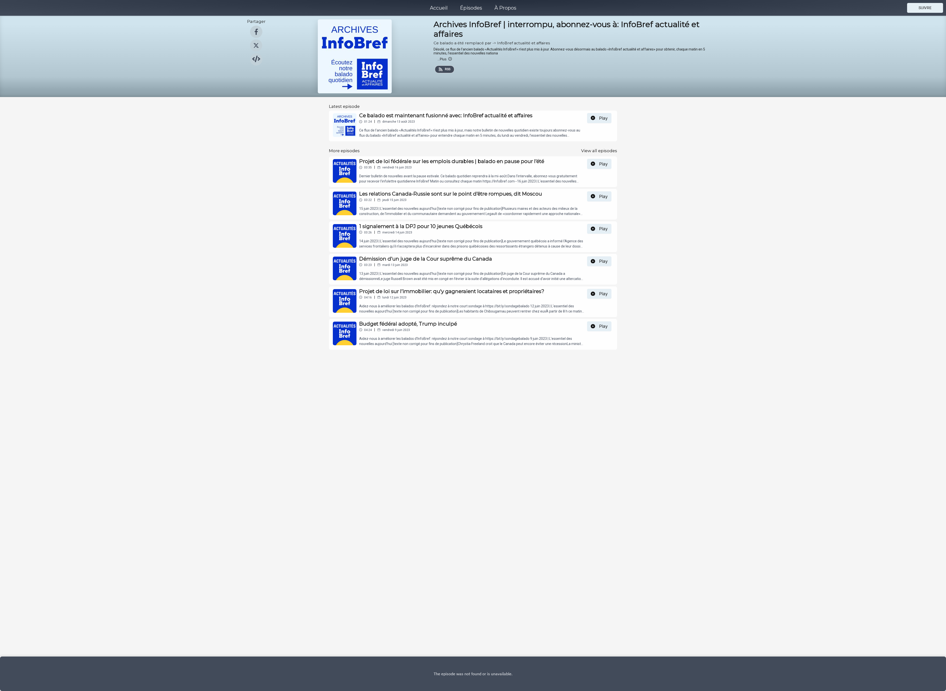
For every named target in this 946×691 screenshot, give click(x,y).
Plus (442, 59)
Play (603, 118)
